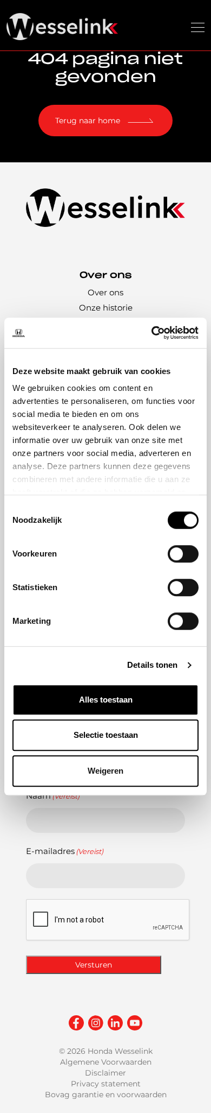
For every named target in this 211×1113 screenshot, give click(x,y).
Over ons (105, 292)
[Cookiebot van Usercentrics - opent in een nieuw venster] (152, 333)
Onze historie (106, 307)
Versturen (93, 965)
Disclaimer (105, 1073)
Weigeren (105, 770)
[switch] (183, 553)
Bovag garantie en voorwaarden (106, 1094)
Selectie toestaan (106, 734)
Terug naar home (87, 120)
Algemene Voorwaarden (105, 1062)
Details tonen (152, 664)
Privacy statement (106, 1084)
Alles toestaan (106, 699)
